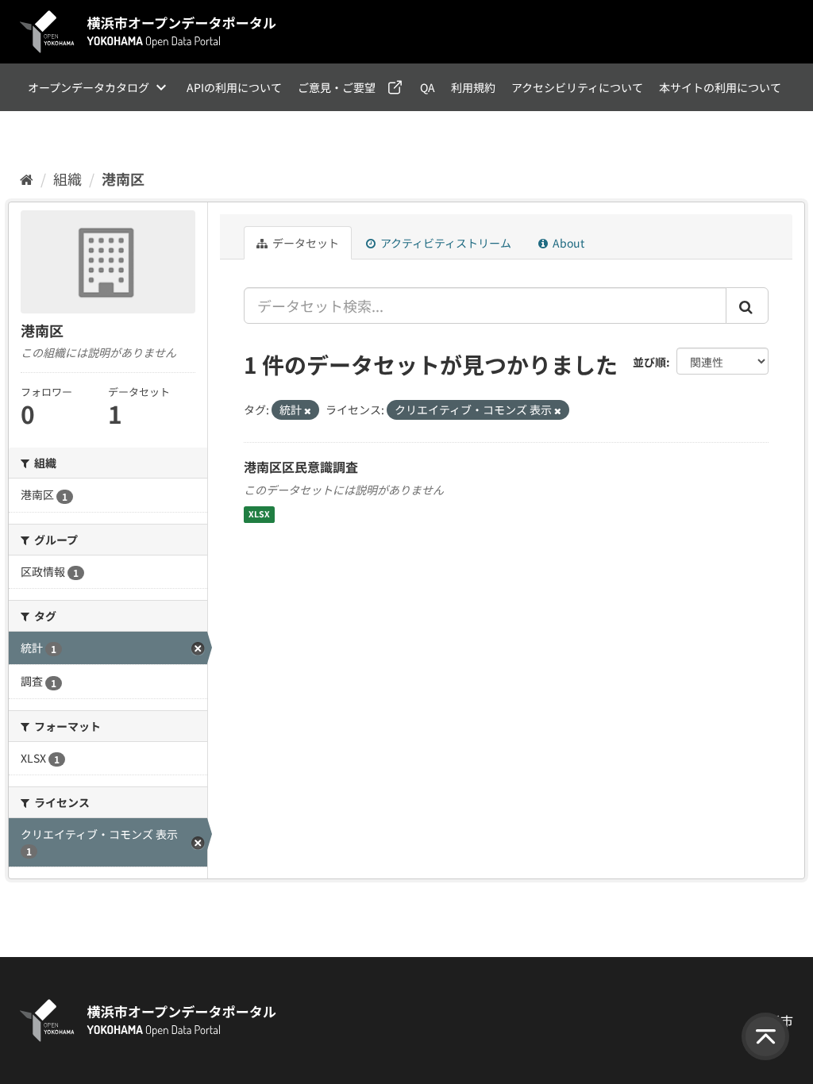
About (567, 243)
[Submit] (747, 305)
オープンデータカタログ (88, 87)
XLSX (259, 515)
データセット (304, 243)
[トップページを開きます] (148, 31)
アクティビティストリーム (444, 243)
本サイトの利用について (720, 87)
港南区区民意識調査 (301, 466)
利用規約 (473, 87)
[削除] (307, 410)
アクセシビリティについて (577, 87)
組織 (67, 178)
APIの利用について (234, 87)
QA (427, 87)
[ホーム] (26, 178)
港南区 (123, 178)
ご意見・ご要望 (337, 87)
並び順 (649, 362)
